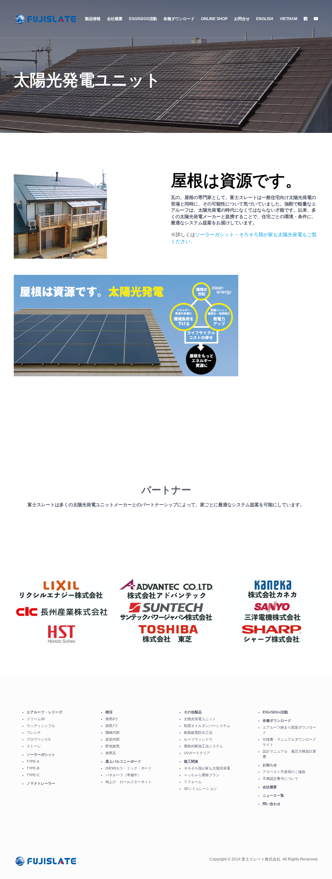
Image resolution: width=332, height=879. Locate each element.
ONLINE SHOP (214, 19)
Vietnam (288, 19)
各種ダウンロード (179, 19)
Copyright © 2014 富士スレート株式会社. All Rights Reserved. (263, 859)
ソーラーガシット (214, 234)
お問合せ (242, 19)
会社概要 (115, 19)
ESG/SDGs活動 (143, 19)
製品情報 (93, 19)
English (264, 19)
